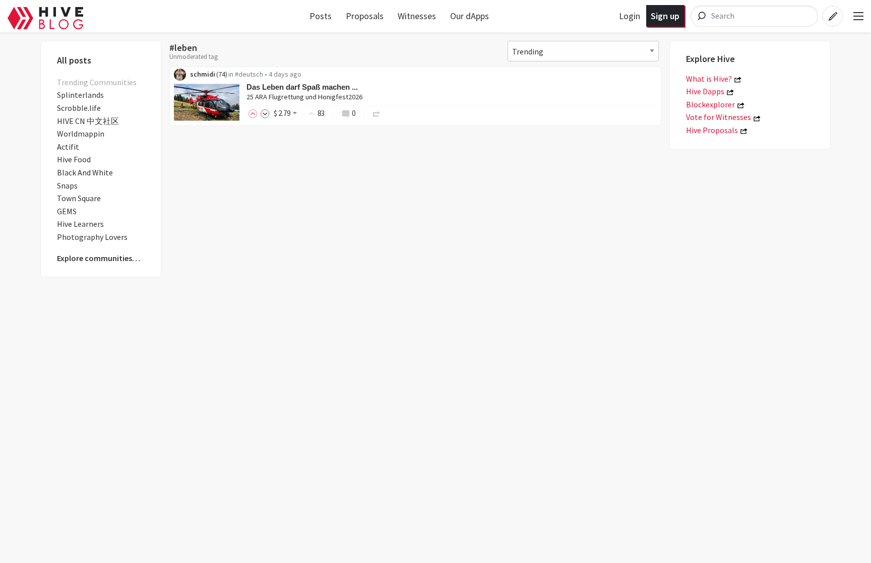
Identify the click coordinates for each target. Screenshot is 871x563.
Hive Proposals (712, 130)
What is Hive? (709, 79)
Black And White (85, 172)
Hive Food (74, 159)
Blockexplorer (710, 104)
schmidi (202, 74)
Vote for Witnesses (718, 117)
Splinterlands (80, 95)
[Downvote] (265, 113)
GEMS (67, 211)
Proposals (365, 16)
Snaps (67, 185)
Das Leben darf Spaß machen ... (302, 87)
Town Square (79, 198)
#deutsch (249, 74)
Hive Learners (80, 224)
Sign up (665, 16)
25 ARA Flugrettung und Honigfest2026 (304, 96)
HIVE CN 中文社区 (88, 121)
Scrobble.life (79, 108)
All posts (74, 60)
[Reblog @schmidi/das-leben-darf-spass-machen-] (376, 113)
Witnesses (417, 16)
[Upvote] (254, 113)
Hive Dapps (705, 91)
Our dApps (469, 16)
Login (629, 16)
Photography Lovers (92, 237)
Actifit (68, 147)
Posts (320, 16)
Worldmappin (80, 134)
